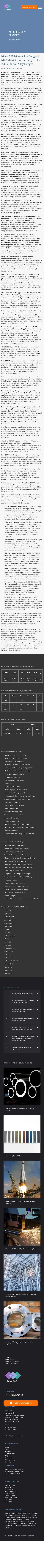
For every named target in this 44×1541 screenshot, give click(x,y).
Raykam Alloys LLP (8, 629)
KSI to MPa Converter (13, 1473)
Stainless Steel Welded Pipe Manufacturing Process (22, 1249)
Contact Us (9, 1458)
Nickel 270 (5, 88)
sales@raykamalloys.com (14, 1436)
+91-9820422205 (10, 1427)
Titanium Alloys (10, 1489)
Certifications (10, 1454)
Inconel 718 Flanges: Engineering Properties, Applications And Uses (19, 1343)
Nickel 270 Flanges (11, 1363)
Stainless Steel (10, 1485)
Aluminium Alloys (11, 1491)
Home (7, 1357)
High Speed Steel (11, 1497)
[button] (22, 993)
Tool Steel (8, 1501)
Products (8, 1452)
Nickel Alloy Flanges (12, 1361)
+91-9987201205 (10, 1430)
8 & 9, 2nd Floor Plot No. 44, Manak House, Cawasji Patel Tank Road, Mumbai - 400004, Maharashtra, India (14, 1417)
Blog (6, 1456)
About (7, 1450)
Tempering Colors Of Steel (14, 1156)
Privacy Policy (10, 1460)
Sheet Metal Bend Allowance (15, 1471)
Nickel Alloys (9, 1359)
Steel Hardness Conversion (15, 1469)
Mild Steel (8, 1499)
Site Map (8, 1462)
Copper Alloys (10, 1495)
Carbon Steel (9, 1493)
